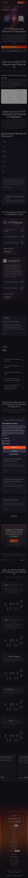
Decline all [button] (14, 451)
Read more (4, 435)
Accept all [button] (14, 447)
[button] (14, 454)
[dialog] (14, 439)
